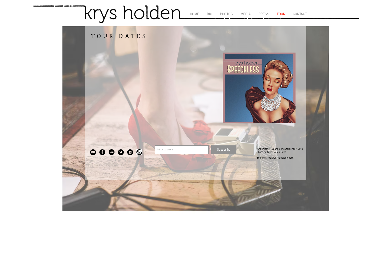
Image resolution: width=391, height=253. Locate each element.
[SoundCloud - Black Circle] (111, 152)
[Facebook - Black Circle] (102, 152)
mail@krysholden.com (280, 157)
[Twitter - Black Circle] (121, 152)
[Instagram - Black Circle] (130, 152)
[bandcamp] (139, 152)
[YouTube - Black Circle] (93, 152)
